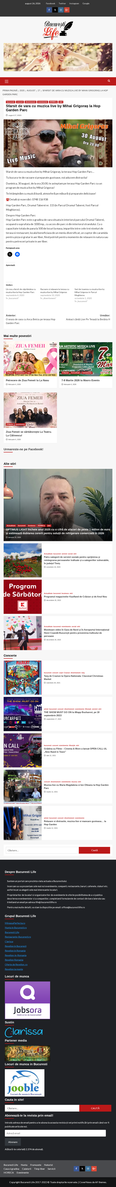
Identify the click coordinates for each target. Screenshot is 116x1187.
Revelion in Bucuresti (15, 946)
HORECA (9, 1172)
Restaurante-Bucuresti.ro (18, 936)
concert (20, 102)
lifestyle (88, 709)
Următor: (88, 317)
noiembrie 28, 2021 (53, 683)
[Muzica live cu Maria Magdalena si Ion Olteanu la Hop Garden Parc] (23, 787)
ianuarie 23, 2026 (14, 537)
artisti (46, 709)
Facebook (50, 3)
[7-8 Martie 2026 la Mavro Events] (86, 358)
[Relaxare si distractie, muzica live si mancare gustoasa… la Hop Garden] (23, 823)
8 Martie (10, 373)
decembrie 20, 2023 (53, 600)
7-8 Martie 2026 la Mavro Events (80, 380)
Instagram (74, 3)
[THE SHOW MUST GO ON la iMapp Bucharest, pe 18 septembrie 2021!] (23, 714)
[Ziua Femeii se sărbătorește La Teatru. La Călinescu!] (30, 410)
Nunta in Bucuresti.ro (16, 927)
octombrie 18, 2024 (53, 567)
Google (85, 3)
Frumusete (35, 1164)
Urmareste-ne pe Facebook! (23, 449)
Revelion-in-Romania (15, 955)
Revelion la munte (14, 969)
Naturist (48, 1164)
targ (83, 673)
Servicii (51, 1168)
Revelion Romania (14, 959)
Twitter (62, 3)
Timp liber (39, 1168)
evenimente (42, 102)
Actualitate (75, 373)
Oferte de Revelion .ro (16, 964)
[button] (7, 81)
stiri (60, 102)
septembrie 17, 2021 (53, 719)
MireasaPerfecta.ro (15, 923)
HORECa (53, 102)
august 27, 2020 (14, 115)
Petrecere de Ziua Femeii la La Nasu (27, 380)
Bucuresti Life (12, 932)
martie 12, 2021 (52, 792)
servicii (64, 554)
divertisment (30, 102)
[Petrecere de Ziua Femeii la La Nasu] (30, 358)
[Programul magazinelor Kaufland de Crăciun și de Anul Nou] (23, 597)
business (31, 526)
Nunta (24, 1164)
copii (61, 673)
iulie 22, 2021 (51, 755)
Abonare (12, 1141)
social (70, 554)
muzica (74, 782)
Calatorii (26, 1168)
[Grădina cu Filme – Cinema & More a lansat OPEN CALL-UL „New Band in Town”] (23, 750)
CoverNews (85, 1182)
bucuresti (10, 102)
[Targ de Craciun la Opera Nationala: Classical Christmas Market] (23, 678)
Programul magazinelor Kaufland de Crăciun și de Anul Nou (75, 596)
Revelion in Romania (15, 950)
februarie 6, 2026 (14, 384)
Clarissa (9, 941)
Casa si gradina (11, 1168)
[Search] (109, 81)
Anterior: (30, 319)
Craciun (67, 673)
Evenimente (23, 1172)
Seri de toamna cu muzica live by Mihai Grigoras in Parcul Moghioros (90, 292)
